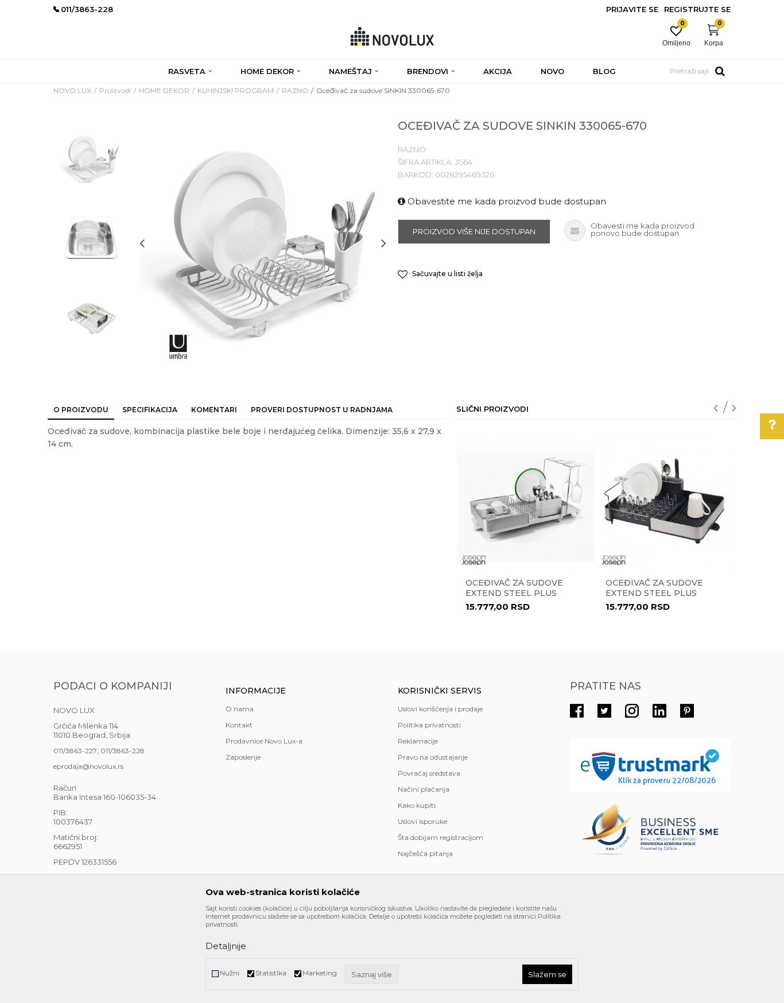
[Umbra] (179, 346)
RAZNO (295, 90)
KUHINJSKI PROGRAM (235, 90)
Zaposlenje (243, 757)
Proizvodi (115, 90)
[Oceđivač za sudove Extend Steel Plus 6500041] (526, 500)
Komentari (214, 409)
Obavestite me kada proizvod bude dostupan (505, 201)
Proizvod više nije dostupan (474, 231)
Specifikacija (149, 409)
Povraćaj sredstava (429, 773)
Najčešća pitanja (425, 853)
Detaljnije (225, 945)
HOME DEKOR (164, 90)
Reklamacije (418, 741)
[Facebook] (577, 711)
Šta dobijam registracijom (440, 837)
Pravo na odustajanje (433, 757)
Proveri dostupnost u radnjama (322, 409)
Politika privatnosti (429, 725)
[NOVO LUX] (392, 37)
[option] (90, 159)
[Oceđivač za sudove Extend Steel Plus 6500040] (666, 500)
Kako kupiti (417, 805)
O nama (240, 708)
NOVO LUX (72, 90)
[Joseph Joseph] (474, 560)
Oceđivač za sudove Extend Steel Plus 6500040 (654, 593)
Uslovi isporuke (422, 821)
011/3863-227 (75, 750)
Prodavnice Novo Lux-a (264, 741)
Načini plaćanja (423, 789)
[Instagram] (632, 711)
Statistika (270, 973)
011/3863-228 (122, 750)
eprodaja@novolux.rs (88, 766)
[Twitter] (604, 711)
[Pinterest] (687, 711)
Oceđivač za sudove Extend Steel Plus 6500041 (514, 593)
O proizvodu (80, 409)
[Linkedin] (659, 711)
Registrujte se (697, 9)
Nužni (229, 973)
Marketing (319, 973)
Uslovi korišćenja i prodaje (440, 708)
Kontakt (239, 725)
